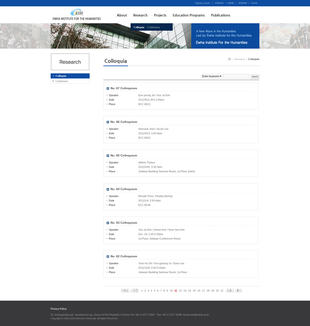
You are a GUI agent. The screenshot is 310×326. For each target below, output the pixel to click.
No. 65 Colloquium (124, 155)
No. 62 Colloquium (124, 256)
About (122, 15)
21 (222, 290)
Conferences (153, 27)
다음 (230, 290)
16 (198, 290)
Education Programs (189, 15)
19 (212, 290)
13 (184, 290)
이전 (135, 290)
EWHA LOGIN (202, 3)
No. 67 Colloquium (124, 88)
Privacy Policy (59, 308)
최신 (125, 290)
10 (171, 290)
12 (180, 290)
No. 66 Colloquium (124, 121)
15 (194, 290)
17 (203, 290)
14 (189, 290)
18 (208, 290)
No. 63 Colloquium (124, 222)
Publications (220, 15)
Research (140, 15)
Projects (160, 15)
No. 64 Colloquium (124, 189)
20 (217, 290)
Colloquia (139, 27)
